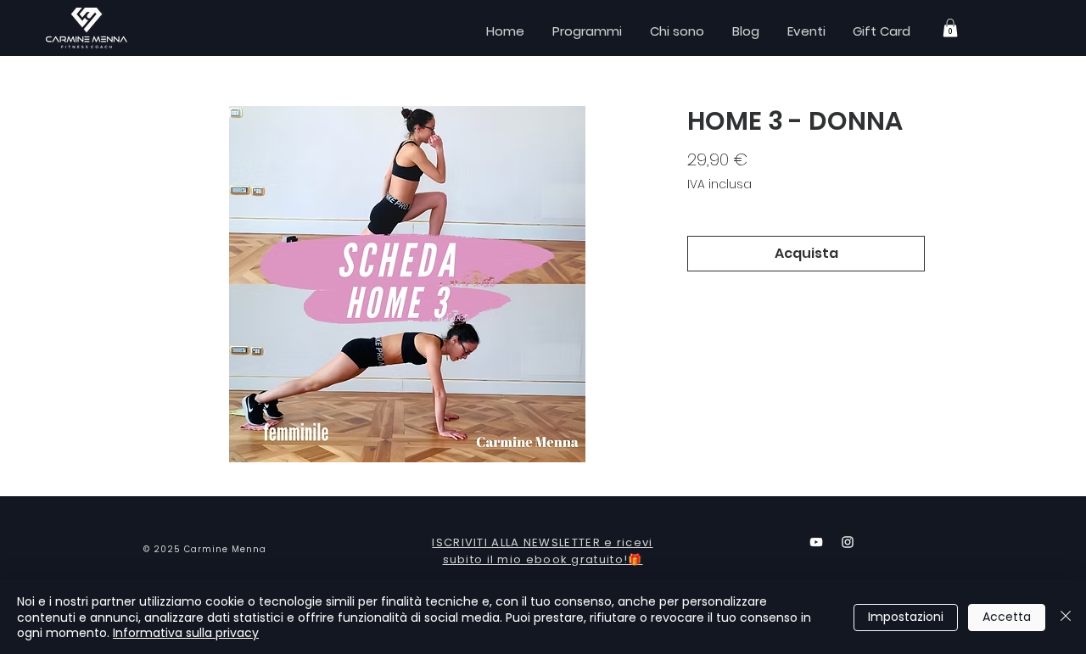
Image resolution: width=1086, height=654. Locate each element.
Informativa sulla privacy (186, 632)
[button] (950, 28)
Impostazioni (905, 616)
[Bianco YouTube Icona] (816, 542)
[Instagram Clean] (847, 542)
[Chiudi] (1065, 617)
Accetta (1006, 616)
